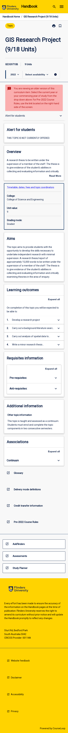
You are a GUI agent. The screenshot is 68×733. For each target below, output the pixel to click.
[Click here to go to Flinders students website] (10, 8)
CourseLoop (59, 728)
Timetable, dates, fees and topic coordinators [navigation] (30, 187)
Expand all (54, 299)
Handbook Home (11, 16)
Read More (55, 176)
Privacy (14, 711)
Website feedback (20, 660)
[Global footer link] (18, 589)
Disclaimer (16, 677)
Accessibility (17, 694)
